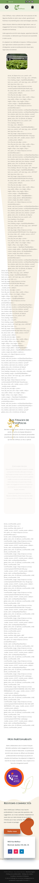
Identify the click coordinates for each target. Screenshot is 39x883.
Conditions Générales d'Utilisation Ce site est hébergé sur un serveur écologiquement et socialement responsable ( (19, 878)
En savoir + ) (26, 880)
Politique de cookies (27, 874)
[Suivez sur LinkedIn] (32, 2)
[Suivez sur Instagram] (29, 2)
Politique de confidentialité (13, 874)
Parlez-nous (12, 831)
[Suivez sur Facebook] (26, 2)
